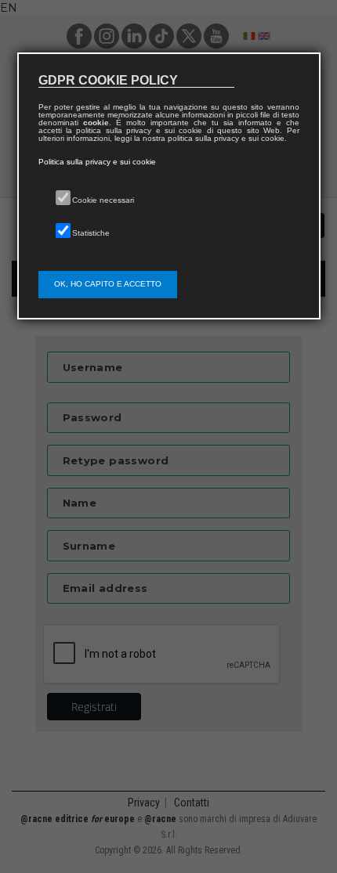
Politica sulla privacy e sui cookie (97, 161)
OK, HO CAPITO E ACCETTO (107, 284)
